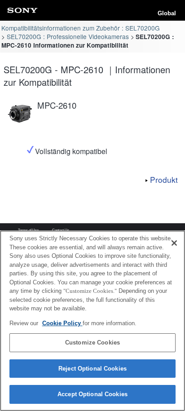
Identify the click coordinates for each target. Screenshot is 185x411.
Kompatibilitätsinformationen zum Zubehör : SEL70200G (80, 27)
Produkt (164, 179)
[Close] (174, 243)
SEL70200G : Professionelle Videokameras (68, 36)
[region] (92, 320)
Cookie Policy (62, 323)
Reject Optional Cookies (92, 368)
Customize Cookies (92, 342)
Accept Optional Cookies (92, 394)
